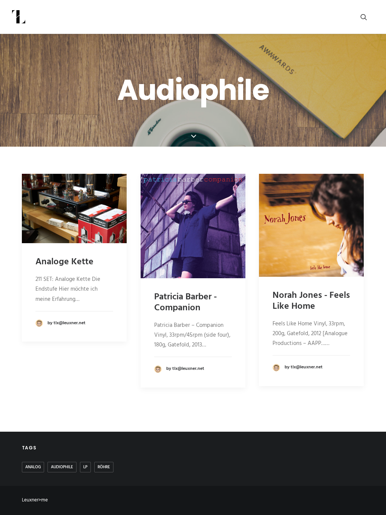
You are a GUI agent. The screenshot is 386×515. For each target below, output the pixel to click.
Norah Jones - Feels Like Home (311, 301)
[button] (367, 17)
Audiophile (62, 467)
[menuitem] (367, 17)
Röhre (104, 467)
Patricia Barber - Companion (185, 302)
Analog (33, 467)
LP (85, 467)
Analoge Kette (64, 262)
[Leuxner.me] (18, 16)
